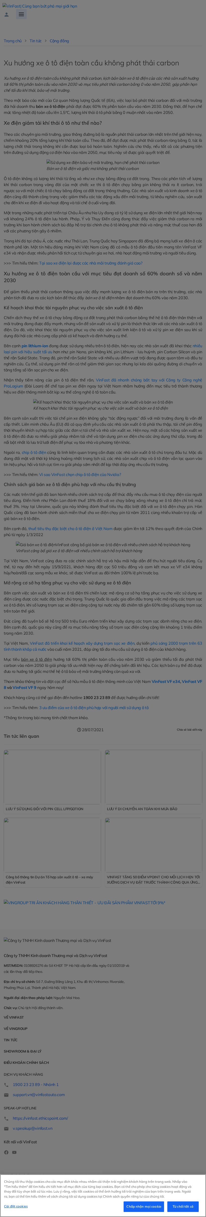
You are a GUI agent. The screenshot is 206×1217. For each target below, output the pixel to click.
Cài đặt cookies (16, 1206)
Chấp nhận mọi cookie (143, 1206)
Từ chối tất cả (183, 1206)
